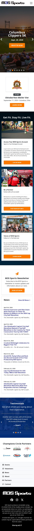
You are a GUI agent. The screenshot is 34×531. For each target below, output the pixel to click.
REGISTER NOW (17, 45)
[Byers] (17, 455)
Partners (7, 480)
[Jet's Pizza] (17, 448)
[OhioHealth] (6, 455)
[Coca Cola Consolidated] (27, 448)
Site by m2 (16, 525)
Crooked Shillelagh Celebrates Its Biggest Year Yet (16, 344)
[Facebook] (12, 500)
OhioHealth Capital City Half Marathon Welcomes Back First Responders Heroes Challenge (15, 385)
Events (7, 465)
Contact (7, 484)
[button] (1, 39)
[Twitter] (22, 500)
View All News (23, 300)
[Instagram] (17, 500)
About (6, 476)
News (6, 472)
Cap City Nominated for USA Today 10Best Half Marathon (15, 372)
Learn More (17, 105)
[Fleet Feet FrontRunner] (27, 455)
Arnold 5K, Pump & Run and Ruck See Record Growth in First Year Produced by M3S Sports (16, 358)
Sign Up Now (17, 290)
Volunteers (8, 469)
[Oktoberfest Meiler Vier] (17, 84)
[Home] (13, 3)
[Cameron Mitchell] (6, 448)
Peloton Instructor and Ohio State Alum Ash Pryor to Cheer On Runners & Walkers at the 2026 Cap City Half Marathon (17, 312)
